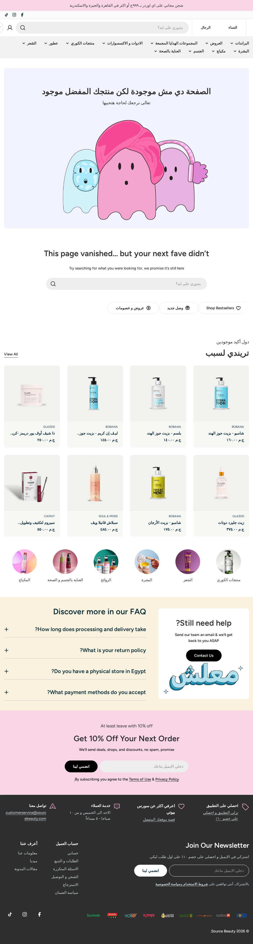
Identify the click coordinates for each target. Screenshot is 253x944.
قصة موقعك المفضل (159, 819)
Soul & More (108, 516)
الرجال (206, 27)
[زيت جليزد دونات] (221, 483)
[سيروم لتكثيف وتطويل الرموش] (32, 483)
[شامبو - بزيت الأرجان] (158, 483)
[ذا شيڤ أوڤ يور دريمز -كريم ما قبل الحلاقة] (32, 393)
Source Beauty (223, 931)
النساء (233, 27)
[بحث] (23, 28)
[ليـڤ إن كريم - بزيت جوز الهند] (95, 393)
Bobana (238, 427)
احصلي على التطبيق (222, 805)
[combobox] (102, 28)
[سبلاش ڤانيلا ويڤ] (95, 483)
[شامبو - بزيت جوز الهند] (221, 393)
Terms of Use (140, 779)
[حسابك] (10, 28)
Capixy (49, 516)
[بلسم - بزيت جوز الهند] (158, 393)
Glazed (49, 427)
